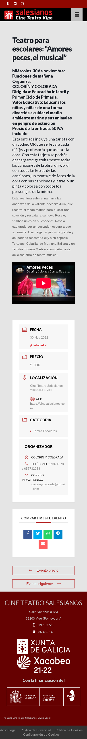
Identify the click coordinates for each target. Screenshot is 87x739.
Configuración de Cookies (41, 734)
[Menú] (77, 14)
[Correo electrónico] (43, 544)
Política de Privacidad (36, 730)
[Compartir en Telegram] (58, 534)
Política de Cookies (69, 730)
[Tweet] (37, 534)
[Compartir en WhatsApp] (48, 534)
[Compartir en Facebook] (27, 534)
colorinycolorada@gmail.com (48, 486)
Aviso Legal (44, 718)
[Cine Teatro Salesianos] (32, 14)
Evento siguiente (39, 584)
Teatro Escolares (45, 431)
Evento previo (47, 570)
